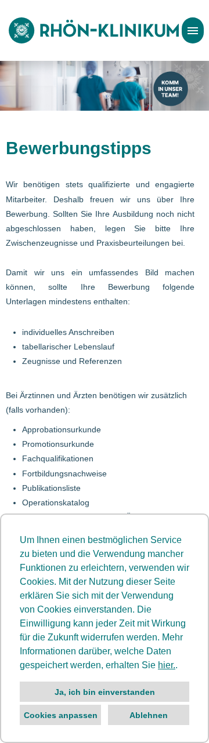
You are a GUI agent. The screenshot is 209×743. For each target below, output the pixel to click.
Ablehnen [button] (148, 715)
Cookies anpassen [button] (61, 715)
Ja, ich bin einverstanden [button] (105, 692)
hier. (166, 665)
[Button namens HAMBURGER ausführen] (193, 30)
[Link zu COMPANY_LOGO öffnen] (94, 30)
